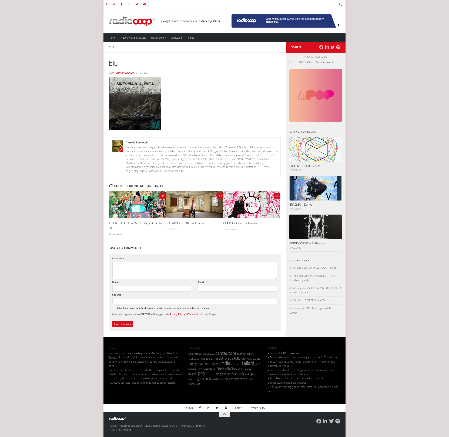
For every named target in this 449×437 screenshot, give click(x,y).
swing (191, 384)
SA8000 (113, 357)
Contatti (238, 407)
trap (197, 383)
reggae (198, 379)
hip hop (215, 364)
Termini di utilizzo (197, 314)
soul (227, 379)
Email (202, 282)
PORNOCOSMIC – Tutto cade (307, 243)
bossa (212, 354)
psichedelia (228, 374)
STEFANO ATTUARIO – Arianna (185, 223)
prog (218, 374)
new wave (225, 368)
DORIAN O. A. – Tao (315, 300)
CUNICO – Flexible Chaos (304, 165)
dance (205, 358)
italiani (247, 363)
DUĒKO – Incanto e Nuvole (240, 223)
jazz (257, 364)
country (249, 353)
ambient (192, 353)
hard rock (204, 364)
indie (226, 363)
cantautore (225, 353)
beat (199, 353)
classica (241, 353)
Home (112, 37)
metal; (212, 368)
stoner (251, 379)
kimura (191, 369)
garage (256, 358)
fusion (249, 358)
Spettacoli (177, 37)
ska (222, 379)
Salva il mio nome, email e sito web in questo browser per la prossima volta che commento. (164, 308)
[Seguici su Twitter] (332, 47)
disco (213, 359)
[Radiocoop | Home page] (133, 21)
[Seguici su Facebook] (321, 47)
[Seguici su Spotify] (338, 47)
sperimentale (239, 379)
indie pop (235, 364)
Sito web (116, 294)
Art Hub (111, 4)
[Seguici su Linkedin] (327, 47)
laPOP (198, 368)
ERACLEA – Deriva (300, 204)
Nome (116, 282)
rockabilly (216, 379)
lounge (205, 369)
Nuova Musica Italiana (133, 37)
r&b (246, 374)
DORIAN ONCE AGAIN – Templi (320, 267)
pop (201, 373)
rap (250, 374)
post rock (210, 374)
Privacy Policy (177, 314)
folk (237, 358)
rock (207, 378)
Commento (118, 258)
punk (240, 374)
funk (243, 358)
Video (191, 37)
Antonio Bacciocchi (122, 72)
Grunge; (193, 364)
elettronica (224, 358)
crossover (194, 358)
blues (206, 354)
